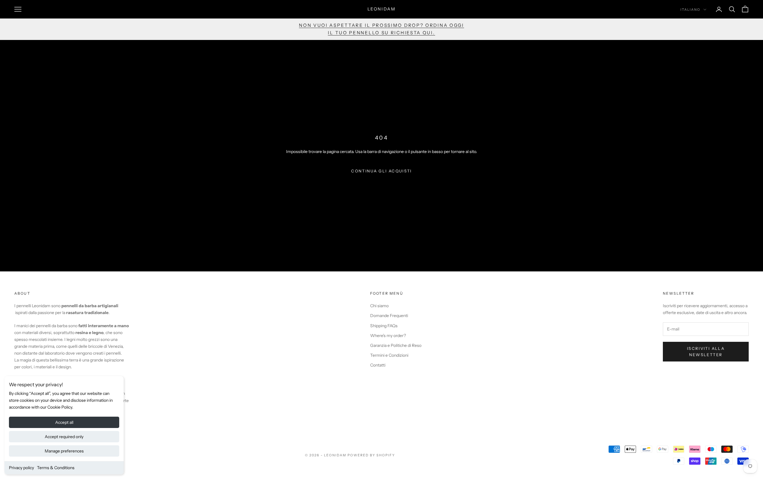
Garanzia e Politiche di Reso (395, 345)
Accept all (64, 422)
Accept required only (64, 436)
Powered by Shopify (371, 455)
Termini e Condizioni (389, 355)
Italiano (690, 9)
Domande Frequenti (389, 315)
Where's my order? (388, 335)
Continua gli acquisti (381, 171)
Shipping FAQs (384, 325)
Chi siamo (379, 305)
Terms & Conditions (56, 467)
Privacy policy (21, 467)
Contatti (377, 365)
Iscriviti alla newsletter (706, 351)
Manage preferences (64, 451)
